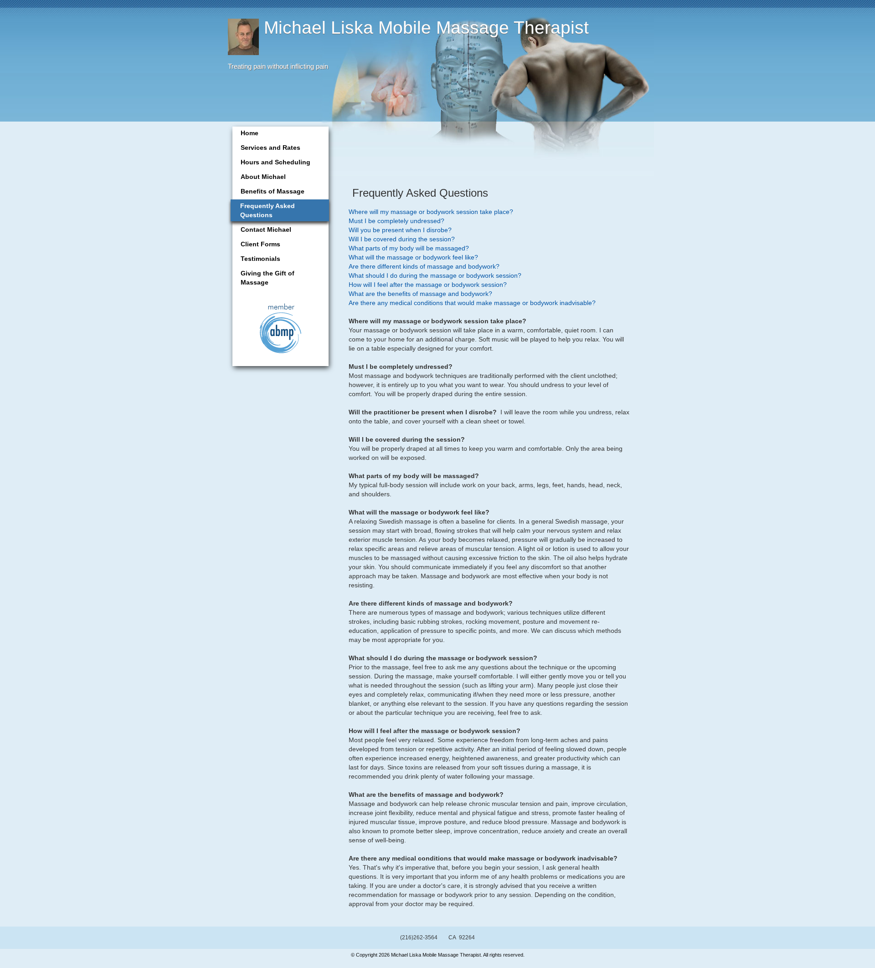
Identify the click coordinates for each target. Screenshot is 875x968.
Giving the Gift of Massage (267, 278)
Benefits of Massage (272, 191)
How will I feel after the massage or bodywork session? (428, 284)
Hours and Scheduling (275, 162)
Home (249, 133)
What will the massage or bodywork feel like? (413, 257)
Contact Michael (266, 229)
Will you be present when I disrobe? (400, 230)
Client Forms (260, 244)
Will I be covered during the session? (402, 239)
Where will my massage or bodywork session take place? (431, 211)
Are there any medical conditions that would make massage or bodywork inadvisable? (472, 302)
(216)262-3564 (419, 937)
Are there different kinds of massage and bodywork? (424, 266)
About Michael (263, 176)
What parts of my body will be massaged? (409, 248)
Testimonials (260, 258)
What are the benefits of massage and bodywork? (420, 293)
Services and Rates (270, 147)
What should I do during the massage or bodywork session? (435, 275)
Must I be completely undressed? (396, 220)
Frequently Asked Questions (267, 210)
